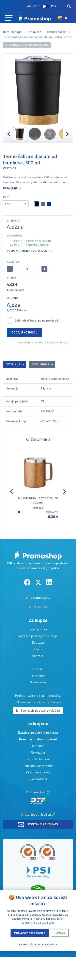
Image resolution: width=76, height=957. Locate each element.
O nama (38, 649)
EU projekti (38, 746)
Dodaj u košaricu (24, 332)
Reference (38, 676)
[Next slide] (67, 134)
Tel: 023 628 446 (38, 607)
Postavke (60, 933)
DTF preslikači (36, 792)
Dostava (38, 643)
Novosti (38, 669)
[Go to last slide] (8, 134)
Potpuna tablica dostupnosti (28, 251)
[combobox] (16, 203)
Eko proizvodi (38, 779)
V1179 (67, 37)
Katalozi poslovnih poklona (38, 733)
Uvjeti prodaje (38, 630)
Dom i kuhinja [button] (12, 32)
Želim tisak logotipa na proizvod (36, 321)
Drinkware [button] (34, 32)
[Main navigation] (9, 18)
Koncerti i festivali (38, 759)
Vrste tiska (38, 683)
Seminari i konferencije (37, 766)
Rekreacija (38, 753)
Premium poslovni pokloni (38, 740)
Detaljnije (10, 188)
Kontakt (38, 656)
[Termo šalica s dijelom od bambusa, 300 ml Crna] (38, 90)
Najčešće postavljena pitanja (38, 636)
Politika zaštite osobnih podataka (38, 702)
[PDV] (45, 6)
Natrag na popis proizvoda (28, 45)
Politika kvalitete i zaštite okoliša (38, 696)
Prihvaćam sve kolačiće (29, 932)
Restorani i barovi (38, 773)
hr (34, 6)
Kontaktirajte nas (42, 824)
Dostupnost (40, 364)
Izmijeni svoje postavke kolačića (38, 710)
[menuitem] (19, 133)
